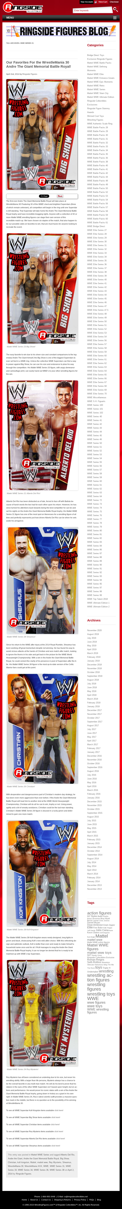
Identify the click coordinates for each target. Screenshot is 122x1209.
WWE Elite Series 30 (97, 241)
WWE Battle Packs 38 (97, 162)
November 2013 (94, 889)
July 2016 (91, 775)
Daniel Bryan (93, 922)
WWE (46, 1166)
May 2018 (91, 691)
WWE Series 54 (94, 458)
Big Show (64, 1158)
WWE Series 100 (95, 405)
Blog (99, 1200)
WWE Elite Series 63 (97, 367)
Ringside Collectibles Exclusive (100, 957)
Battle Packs (103, 916)
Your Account (87, 2)
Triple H (106, 968)
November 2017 (94, 714)
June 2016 (92, 779)
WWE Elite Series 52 (97, 329)
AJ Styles (92, 916)
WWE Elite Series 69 (97, 390)
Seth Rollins (94, 962)
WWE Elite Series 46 (97, 302)
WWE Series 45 (94, 435)
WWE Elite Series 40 (97, 279)
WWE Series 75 (94, 511)
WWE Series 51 (94, 447)
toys (98, 967)
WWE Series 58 (94, 473)
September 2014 (94, 855)
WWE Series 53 (94, 454)
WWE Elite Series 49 (97, 317)
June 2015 (92, 824)
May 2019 (91, 645)
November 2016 (94, 760)
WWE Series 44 (94, 432)
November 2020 (94, 630)
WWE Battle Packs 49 (97, 184)
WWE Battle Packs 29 (97, 131)
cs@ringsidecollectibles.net (76, 1197)
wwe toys (94, 1006)
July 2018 (91, 683)
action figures (99, 913)
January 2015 (93, 843)
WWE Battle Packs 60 (97, 219)
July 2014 (91, 862)
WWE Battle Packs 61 (97, 222)
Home (24, 1200)
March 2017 (92, 744)
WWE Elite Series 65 (97, 374)
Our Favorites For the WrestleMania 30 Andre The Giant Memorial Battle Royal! (38, 64)
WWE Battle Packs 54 (97, 200)
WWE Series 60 (94, 481)
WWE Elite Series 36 (97, 264)
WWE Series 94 (94, 580)
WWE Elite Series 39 (97, 276)
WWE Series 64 (94, 496)
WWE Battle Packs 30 (97, 135)
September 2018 (94, 676)
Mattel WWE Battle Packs (99, 63)
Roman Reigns (95, 959)
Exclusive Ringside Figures (99, 59)
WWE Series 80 (94, 530)
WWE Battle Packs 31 (97, 139)
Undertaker (92, 971)
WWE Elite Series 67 (97, 382)
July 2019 (91, 638)
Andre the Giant (15, 1158)
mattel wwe (42, 1162)
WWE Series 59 (94, 477)
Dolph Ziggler (109, 925)
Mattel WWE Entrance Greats (101, 78)
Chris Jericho (104, 921)
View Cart (102, 2)
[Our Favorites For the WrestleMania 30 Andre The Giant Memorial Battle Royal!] (42, 134)
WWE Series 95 (94, 584)
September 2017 (94, 721)
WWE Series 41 (94, 420)
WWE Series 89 (94, 561)
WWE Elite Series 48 (97, 314)
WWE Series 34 (25, 1170)
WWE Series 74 (94, 508)
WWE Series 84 (94, 546)
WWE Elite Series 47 (97, 306)
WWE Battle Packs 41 (97, 169)
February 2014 (93, 877)
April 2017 (91, 741)
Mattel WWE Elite (95, 74)
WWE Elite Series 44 (97, 295)
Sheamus (66, 1162)
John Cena (102, 930)
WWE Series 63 (94, 492)
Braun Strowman (93, 919)
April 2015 (91, 832)
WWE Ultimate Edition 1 (98, 603)
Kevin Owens (93, 932)
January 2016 (93, 798)
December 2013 (94, 885)
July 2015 (91, 820)
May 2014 (91, 866)
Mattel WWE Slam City (97, 93)
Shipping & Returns (62, 1200)
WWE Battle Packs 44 (97, 177)
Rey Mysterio (55, 1162)
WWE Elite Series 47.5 (97, 310)
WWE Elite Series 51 (97, 325)
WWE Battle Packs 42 (97, 173)
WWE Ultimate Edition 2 (98, 606)
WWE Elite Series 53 (97, 333)
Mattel (33, 1162)
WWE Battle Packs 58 (97, 211)
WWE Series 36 (41, 1170)
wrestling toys (101, 994)
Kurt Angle (91, 937)
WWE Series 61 (94, 485)
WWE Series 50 (94, 443)
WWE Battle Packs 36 (97, 158)
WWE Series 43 (94, 428)
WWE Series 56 (94, 466)
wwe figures (96, 1002)
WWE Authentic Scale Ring (99, 123)
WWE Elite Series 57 (97, 344)
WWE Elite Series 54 (97, 336)
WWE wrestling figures (98, 1011)
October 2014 (93, 851)
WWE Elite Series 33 (97, 253)
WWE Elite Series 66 (97, 378)
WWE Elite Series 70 (97, 393)
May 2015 (91, 828)
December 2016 (94, 756)
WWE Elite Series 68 (97, 386)
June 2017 (92, 733)
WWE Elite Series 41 (97, 283)
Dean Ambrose (95, 925)
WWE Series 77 (94, 519)
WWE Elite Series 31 (97, 245)
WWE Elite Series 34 (97, 257)
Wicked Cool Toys (95, 116)
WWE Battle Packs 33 (97, 146)
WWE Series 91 (94, 568)
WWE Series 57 (94, 470)
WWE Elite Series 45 (97, 298)
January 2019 (93, 661)
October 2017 (93, 718)
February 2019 (93, 657)
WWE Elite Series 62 (97, 363)
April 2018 (91, 695)
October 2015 (93, 809)
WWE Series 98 (94, 591)
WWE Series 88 (94, 557)
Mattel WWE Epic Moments (100, 82)
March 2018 (92, 699)
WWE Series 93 (94, 576)
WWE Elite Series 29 (97, 238)
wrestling (106, 971)
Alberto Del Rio (67, 1155)
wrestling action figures (100, 977)
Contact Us (46, 1200)
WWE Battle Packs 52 (97, 192)
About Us (34, 1200)
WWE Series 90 (94, 565)
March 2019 (92, 653)
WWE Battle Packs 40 (97, 165)
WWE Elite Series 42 (97, 287)
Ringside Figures (29, 74)
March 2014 (92, 874)
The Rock (91, 968)
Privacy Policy (80, 1200)
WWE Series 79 (94, 527)
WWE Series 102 (95, 413)
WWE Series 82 (94, 538)
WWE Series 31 (57, 1166)
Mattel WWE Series (40, 1155)
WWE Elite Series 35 (97, 260)
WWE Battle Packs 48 (97, 181)
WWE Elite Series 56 (97, 340)
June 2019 (92, 642)
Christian (12, 1162)
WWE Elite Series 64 (97, 371)
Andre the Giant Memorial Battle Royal (41, 1158)
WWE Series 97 (94, 587)
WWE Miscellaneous (96, 397)
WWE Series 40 (94, 416)
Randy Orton (97, 955)
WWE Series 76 (94, 515)
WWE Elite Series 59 (97, 352)
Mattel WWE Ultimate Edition (100, 97)
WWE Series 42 (94, 424)
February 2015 (93, 839)
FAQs (91, 1200)
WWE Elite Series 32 (97, 249)
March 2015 (92, 836)
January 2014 (93, 881)
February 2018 (93, 702)
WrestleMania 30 (15, 1166)
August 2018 (93, 680)
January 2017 (93, 752)
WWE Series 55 (94, 462)
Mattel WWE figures (97, 947)
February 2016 (93, 794)
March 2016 (92, 790)
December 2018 (94, 664)
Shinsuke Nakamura (95, 965)
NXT (89, 955)
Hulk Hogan (107, 928)
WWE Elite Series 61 (97, 359)
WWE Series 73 (94, 504)
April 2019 (91, 649)
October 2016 (93, 763)
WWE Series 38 (57, 1170)
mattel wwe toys (99, 952)
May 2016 (91, 782)
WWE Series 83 (94, 542)
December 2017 (94, 710)
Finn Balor (98, 927)
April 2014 (91, 870)
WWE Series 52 (94, 451)
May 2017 (91, 737)
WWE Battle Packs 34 (97, 150)
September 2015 (94, 813)
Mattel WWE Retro (95, 85)
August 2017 (93, 725)
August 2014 (93, 858)
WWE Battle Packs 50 (97, 188)
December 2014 (94, 847)
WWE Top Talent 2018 (97, 599)
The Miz (111, 965)
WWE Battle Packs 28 (97, 127)
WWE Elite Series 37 (97, 268)
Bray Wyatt (105, 918)
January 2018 (93, 706)
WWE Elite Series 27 (97, 230)
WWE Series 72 (94, 500)
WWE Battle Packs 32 (97, 142)
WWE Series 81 (94, 534)
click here (58, 1110)
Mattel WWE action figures (98, 942)
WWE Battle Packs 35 (97, 154)
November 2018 (94, 668)
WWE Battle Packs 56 (97, 203)
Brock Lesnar (93, 921)
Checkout (114, 2)
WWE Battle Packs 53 (97, 196)
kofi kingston (23, 1162)
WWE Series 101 (95, 409)
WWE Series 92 (94, 572)
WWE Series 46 (94, 439)
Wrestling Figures (95, 120)
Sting (105, 965)
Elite (90, 927)
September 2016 (94, 767)
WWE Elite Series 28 (97, 234)
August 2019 (93, 634)
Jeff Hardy (91, 930)
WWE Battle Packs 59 (97, 215)
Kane (111, 930)
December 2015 (94, 801)
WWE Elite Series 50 (97, 321)
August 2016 (93, 771)
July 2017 (91, 729)
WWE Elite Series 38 (97, 272)
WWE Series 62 (94, 489)
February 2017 (93, 748)
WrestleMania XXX (33, 1166)
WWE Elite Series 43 (97, 291)
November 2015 (94, 805)
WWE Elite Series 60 (97, 355)
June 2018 (92, 687)
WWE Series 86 (94, 549)
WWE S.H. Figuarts (96, 401)
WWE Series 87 (94, 553)
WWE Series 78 (94, 523)
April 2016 (91, 786)
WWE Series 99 (94, 595)
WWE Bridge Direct (96, 226)
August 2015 (93, 817)
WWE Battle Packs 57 (97, 207)
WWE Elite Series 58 (97, 348)
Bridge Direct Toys (95, 55)
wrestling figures (96, 987)
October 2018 (93, 672)
